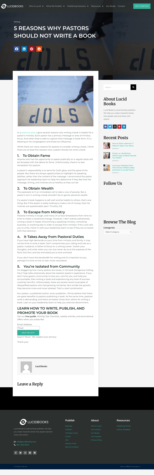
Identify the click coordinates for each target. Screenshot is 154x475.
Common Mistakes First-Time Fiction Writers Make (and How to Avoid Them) (123, 167)
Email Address (24, 324)
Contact (121, 6)
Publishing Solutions (76, 6)
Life (66, 440)
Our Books (110, 6)
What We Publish (54, 6)
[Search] (133, 87)
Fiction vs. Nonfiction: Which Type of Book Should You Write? (124, 155)
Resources (96, 6)
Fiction (68, 436)
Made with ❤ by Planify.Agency (130, 466)
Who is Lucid (35, 6)
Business (68, 426)
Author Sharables (123, 429)
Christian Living (71, 433)
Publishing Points (124, 426)
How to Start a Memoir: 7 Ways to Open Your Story (123, 144)
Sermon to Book (71, 447)
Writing (17, 22)
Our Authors (96, 429)
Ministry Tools (70, 443)
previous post (28, 132)
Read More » (115, 148)
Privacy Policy (96, 440)
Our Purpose (96, 436)
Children (68, 429)
